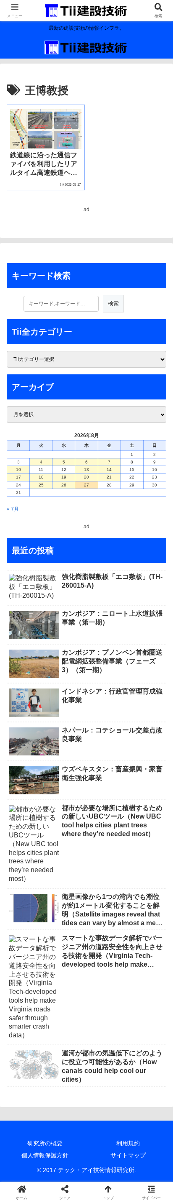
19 (63, 477)
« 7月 (13, 509)
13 (86, 469)
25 (41, 485)
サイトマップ (128, 1155)
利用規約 (128, 1143)
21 (109, 477)
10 (18, 469)
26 (63, 485)
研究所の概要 (45, 1143)
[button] (155, 984)
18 (41, 477)
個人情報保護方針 (44, 1155)
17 (18, 477)
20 (86, 477)
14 (109, 469)
